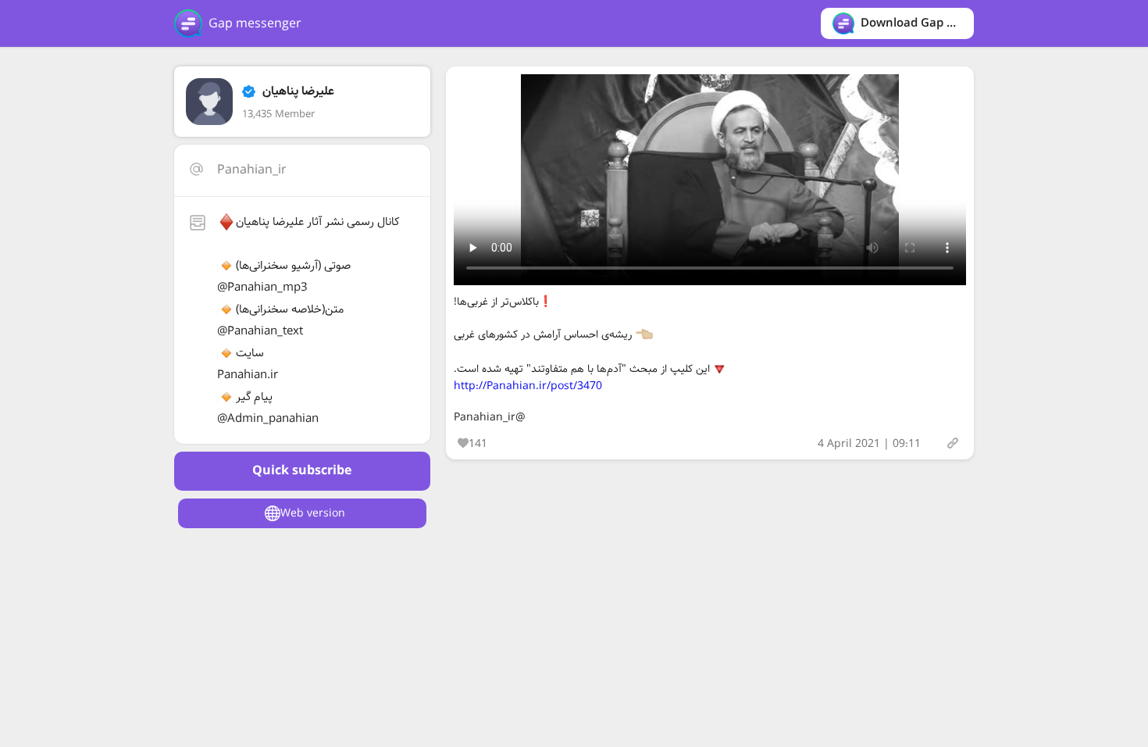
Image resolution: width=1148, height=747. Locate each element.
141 (478, 444)
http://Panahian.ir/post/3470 (528, 386)
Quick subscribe (301, 471)
